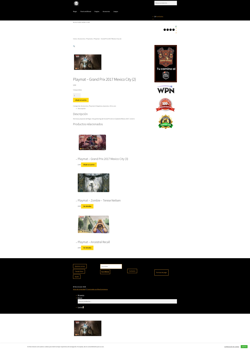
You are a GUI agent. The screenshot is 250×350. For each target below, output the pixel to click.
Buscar (80, 298)
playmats (106, 106)
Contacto (132, 271)
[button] (74, 46)
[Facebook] (165, 30)
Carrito (81, 307)
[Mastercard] (167, 266)
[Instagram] (168, 30)
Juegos (115, 11)
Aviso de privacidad (79, 289)
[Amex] (172, 266)
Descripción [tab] (82, 108)
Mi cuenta (81, 295)
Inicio (75, 39)
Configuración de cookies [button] (231, 347)
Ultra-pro (113, 106)
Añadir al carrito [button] (89, 165)
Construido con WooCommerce (97, 289)
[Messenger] (170, 30)
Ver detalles (87, 206)
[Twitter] (173, 30)
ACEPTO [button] (244, 346)
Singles (96, 11)
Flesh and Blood (85, 11)
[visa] (162, 266)
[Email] (176, 30)
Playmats (89, 39)
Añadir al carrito (81, 100)
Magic (75, 11)
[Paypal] (157, 266)
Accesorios (106, 11)
